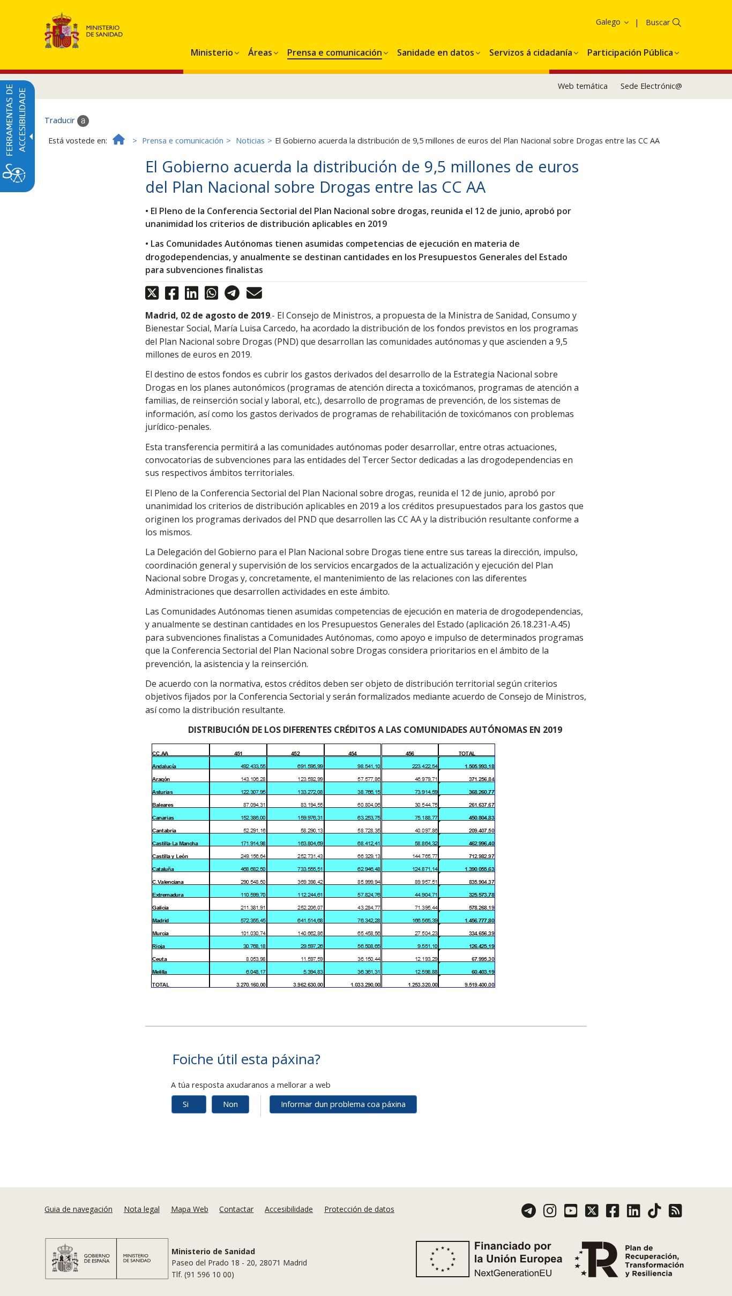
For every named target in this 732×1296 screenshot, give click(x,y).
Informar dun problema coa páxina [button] (343, 1104)
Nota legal (142, 1209)
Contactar (236, 1209)
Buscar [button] (658, 22)
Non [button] (230, 1104)
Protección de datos (359, 1209)
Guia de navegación (78, 1209)
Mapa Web (189, 1209)
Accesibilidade (289, 1209)
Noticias (250, 140)
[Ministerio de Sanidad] (83, 32)
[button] (593, 21)
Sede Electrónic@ (651, 86)
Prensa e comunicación (182, 140)
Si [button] (186, 1104)
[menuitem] (212, 51)
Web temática (583, 86)
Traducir (60, 120)
